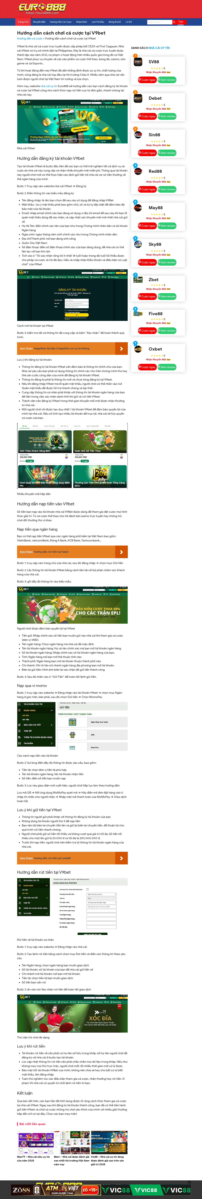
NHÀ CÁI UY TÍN (159, 48)
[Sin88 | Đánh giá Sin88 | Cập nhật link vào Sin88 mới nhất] (138, 134)
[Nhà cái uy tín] (42, 14)
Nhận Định (81, 22)
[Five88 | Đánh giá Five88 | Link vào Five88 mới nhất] (138, 314)
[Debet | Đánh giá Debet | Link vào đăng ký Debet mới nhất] (138, 98)
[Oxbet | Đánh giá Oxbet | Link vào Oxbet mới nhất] (138, 349)
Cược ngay (148, 80)
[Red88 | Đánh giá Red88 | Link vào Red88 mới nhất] (138, 171)
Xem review (168, 80)
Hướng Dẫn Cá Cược (60, 22)
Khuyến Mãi (39, 22)
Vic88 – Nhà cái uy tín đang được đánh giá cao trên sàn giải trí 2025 (107, 1160)
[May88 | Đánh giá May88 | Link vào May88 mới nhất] (138, 207)
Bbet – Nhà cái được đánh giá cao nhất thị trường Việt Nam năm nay (71, 1160)
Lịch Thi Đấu (98, 22)
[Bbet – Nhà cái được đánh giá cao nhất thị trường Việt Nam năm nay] (72, 1153)
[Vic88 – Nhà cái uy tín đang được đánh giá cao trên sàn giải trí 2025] (109, 1153)
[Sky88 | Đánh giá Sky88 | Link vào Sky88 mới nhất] (138, 244)
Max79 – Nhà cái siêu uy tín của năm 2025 (33, 1158)
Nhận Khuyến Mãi (156, 72)
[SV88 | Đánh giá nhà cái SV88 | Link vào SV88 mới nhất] (138, 61)
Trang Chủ (23, 22)
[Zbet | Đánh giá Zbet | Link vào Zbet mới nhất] (138, 280)
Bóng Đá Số (115, 22)
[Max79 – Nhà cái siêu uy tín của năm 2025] (35, 1153)
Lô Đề (129, 22)
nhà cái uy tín (49, 86)
